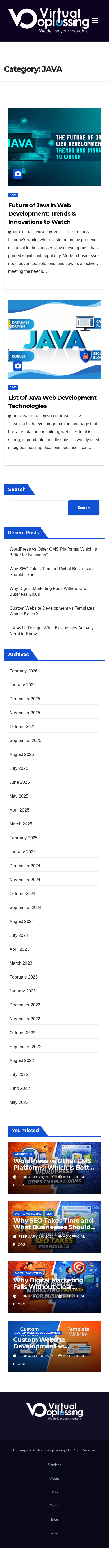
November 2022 (25, 1019)
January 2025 (23, 852)
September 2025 (26, 740)
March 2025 (21, 824)
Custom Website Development (37, 1332)
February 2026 (24, 671)
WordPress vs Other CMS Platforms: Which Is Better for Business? (54, 1167)
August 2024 (22, 921)
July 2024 (19, 935)
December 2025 (25, 699)
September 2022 (26, 1046)
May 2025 (19, 796)
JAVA (13, 195)
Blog (54, 1519)
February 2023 (24, 977)
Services (54, 1465)
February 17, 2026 (36, 1296)
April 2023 (19, 949)
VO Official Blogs (71, 232)
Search (17, 489)
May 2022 (19, 1102)
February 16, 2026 (36, 1356)
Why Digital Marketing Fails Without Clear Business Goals (48, 1286)
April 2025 (19, 810)
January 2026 (23, 685)
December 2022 (25, 1005)
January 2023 (23, 991)
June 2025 (20, 782)
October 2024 (22, 893)
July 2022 (19, 1074)
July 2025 (19, 768)
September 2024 (26, 907)
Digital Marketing (28, 1213)
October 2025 (22, 726)
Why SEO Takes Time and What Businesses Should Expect (53, 1227)
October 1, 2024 (29, 232)
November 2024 (25, 879)
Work (54, 1492)
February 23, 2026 (36, 1177)
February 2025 (24, 838)
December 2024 (25, 866)
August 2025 (22, 754)
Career (54, 1506)
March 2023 (21, 963)
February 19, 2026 (36, 1236)
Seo (49, 1213)
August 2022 (22, 1060)
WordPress (23, 1154)
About (54, 1479)
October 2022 (22, 1033)
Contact (55, 1533)
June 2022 (20, 1088)
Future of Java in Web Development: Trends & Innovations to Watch (42, 214)
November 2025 (25, 712)
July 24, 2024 (26, 416)
